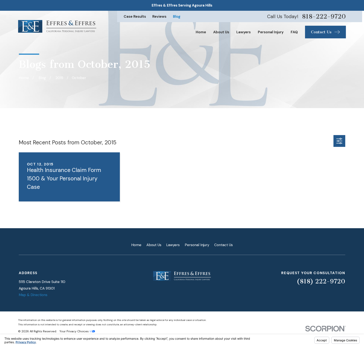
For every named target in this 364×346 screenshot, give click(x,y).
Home (136, 245)
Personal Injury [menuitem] (271, 32)
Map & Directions (33, 294)
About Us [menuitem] (221, 32)
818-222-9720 (324, 16)
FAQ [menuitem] (294, 32)
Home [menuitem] (201, 32)
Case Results (135, 16)
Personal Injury (197, 245)
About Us (153, 245)
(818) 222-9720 (321, 281)
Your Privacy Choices (74, 331)
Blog (176, 16)
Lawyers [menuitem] (243, 32)
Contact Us (223, 245)
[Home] (57, 26)
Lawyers (173, 245)
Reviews (159, 16)
